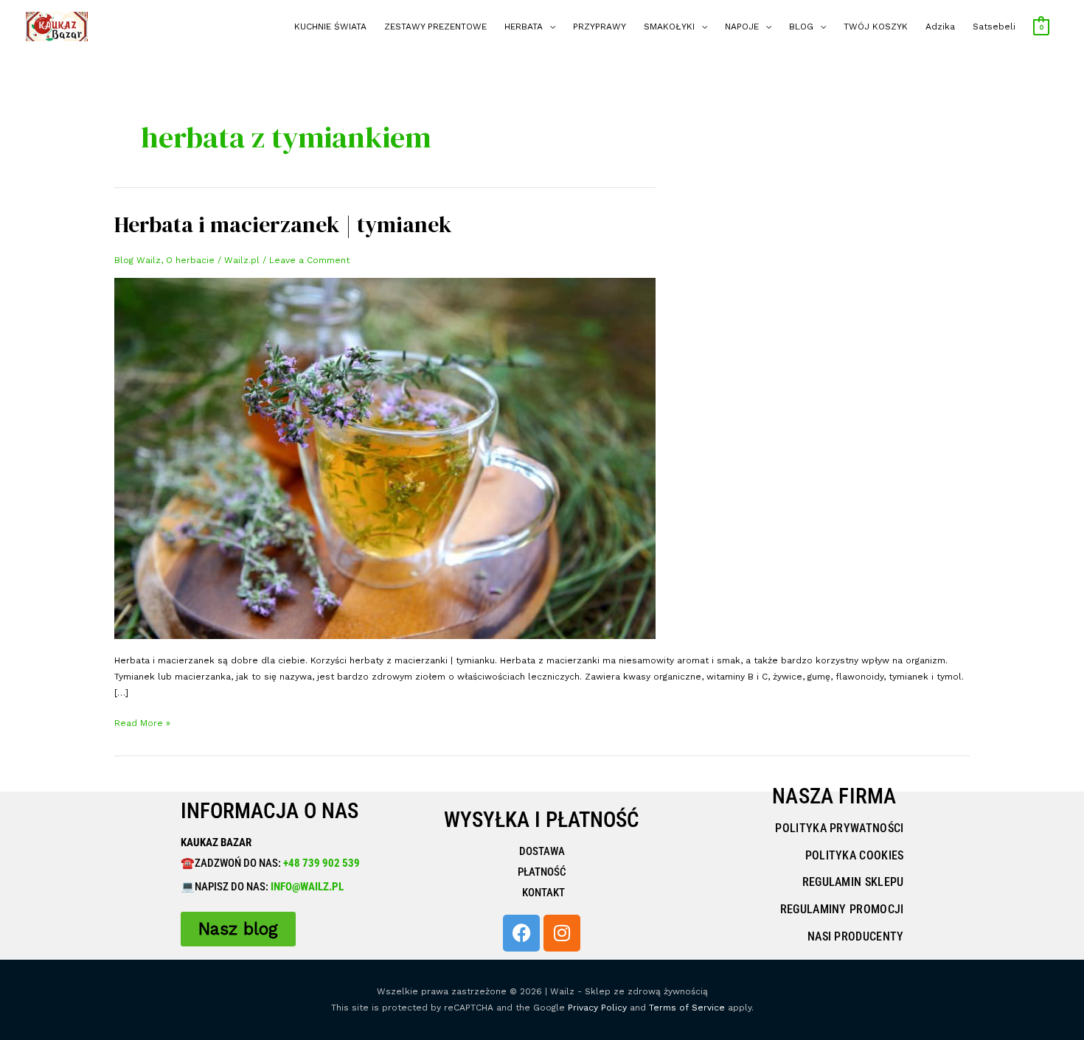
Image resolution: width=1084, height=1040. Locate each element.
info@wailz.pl (307, 886)
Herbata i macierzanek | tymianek (283, 224)
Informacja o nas (269, 810)
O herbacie (190, 260)
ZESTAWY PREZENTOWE (435, 26)
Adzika (940, 26)
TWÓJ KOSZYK (876, 26)
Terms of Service (687, 1007)
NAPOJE (742, 26)
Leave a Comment (309, 260)
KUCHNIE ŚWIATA (330, 26)
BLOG (801, 26)
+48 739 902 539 (320, 863)
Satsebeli (994, 26)
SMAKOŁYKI (669, 26)
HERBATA (523, 26)
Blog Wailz (137, 260)
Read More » (142, 721)
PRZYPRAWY (599, 26)
